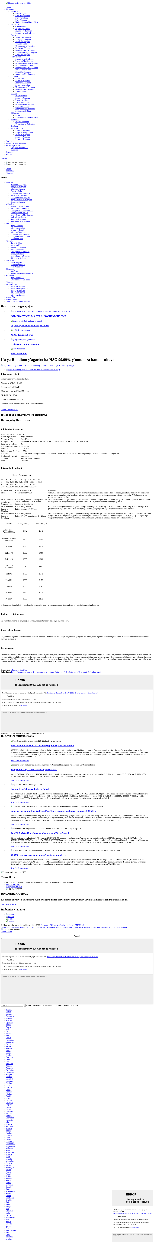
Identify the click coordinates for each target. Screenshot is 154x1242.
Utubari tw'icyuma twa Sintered (18, 301)
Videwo (9, 154)
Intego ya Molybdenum (24, 133)
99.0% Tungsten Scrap (22, 335)
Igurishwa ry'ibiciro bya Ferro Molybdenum (110, 927)
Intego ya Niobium (22, 98)
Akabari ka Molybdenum (25, 74)
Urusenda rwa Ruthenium (25, 124)
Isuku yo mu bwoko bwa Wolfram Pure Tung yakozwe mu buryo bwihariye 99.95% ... (53, 811)
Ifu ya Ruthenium (22, 122)
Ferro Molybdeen (85, 927)
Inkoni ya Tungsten (22, 42)
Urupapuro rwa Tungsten (25, 46)
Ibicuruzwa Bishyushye (50, 925)
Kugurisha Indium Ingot (10, 927)
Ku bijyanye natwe (13, 145)
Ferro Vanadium (21, 18)
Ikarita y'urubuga (66, 925)
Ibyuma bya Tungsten (23, 31)
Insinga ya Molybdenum (24, 59)
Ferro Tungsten (21, 14)
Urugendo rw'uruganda (19, 148)
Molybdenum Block (23, 70)
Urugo (8, 7)
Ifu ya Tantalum (21, 78)
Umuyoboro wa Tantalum (25, 89)
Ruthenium (15, 120)
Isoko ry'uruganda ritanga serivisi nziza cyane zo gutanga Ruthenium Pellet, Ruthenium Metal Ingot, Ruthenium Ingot (56, 672)
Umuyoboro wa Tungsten (25, 50)
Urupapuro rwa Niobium (24, 104)
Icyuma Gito (15, 24)
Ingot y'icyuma (11, 299)
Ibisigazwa (15, 113)
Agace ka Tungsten (22, 55)
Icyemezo (14, 150)
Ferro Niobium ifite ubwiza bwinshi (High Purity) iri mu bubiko (42, 745)
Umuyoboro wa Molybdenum (26, 68)
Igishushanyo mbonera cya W (26, 117)
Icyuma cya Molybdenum (25, 33)
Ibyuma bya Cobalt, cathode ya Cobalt (30, 325)
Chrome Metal (20, 26)
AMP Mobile (80, 925)
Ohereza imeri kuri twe (9, 410)
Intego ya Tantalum (22, 81)
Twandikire (10, 152)
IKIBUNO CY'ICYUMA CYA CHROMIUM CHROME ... (39, 316)
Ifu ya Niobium (21, 96)
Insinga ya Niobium (22, 100)
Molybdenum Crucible (24, 65)
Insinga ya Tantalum (23, 83)
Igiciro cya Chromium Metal (31, 927)
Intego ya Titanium (22, 139)
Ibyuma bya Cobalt (22, 29)
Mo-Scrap (19, 115)
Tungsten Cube (21, 44)
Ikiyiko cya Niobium (23, 111)
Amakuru (9, 141)
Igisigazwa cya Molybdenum (25, 344)
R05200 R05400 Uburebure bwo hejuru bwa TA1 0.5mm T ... (41, 833)
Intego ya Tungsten (22, 135)
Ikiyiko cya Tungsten (23, 48)
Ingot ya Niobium (22, 107)
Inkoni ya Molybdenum (24, 61)
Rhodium (14, 126)
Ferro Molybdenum (22, 16)
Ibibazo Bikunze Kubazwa (16, 143)
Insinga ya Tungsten (23, 39)
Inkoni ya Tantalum (22, 85)
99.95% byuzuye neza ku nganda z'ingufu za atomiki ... (38, 855)
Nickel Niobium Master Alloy (26, 22)
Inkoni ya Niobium (22, 102)
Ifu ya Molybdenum (23, 72)
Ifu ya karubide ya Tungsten (26, 52)
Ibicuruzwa (10, 9)
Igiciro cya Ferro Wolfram (52, 927)
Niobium (14, 94)
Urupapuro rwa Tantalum (25, 87)
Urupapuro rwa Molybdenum (26, 63)
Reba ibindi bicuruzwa (20, 761)
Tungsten (14, 35)
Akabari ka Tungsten (23, 37)
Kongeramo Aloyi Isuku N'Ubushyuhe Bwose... (34, 769)
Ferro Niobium (21, 20)
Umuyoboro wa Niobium (25, 109)
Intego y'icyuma (17, 128)
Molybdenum (16, 57)
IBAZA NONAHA (8, 904)
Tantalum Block (21, 91)
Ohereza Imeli (6, 932)
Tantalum (14, 76)
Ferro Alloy (15, 11)
